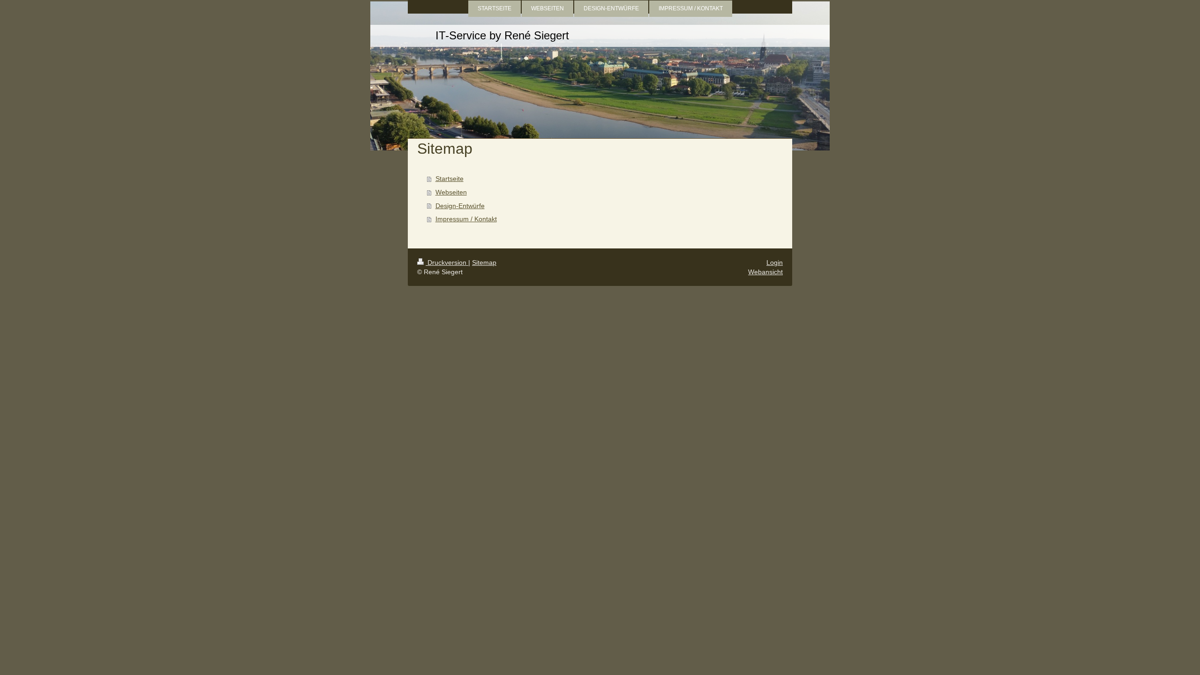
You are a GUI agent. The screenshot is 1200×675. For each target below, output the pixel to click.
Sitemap (484, 262)
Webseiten (451, 192)
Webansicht (765, 272)
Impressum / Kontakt (466, 219)
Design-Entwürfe (460, 206)
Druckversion (447, 262)
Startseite (449, 178)
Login (774, 262)
